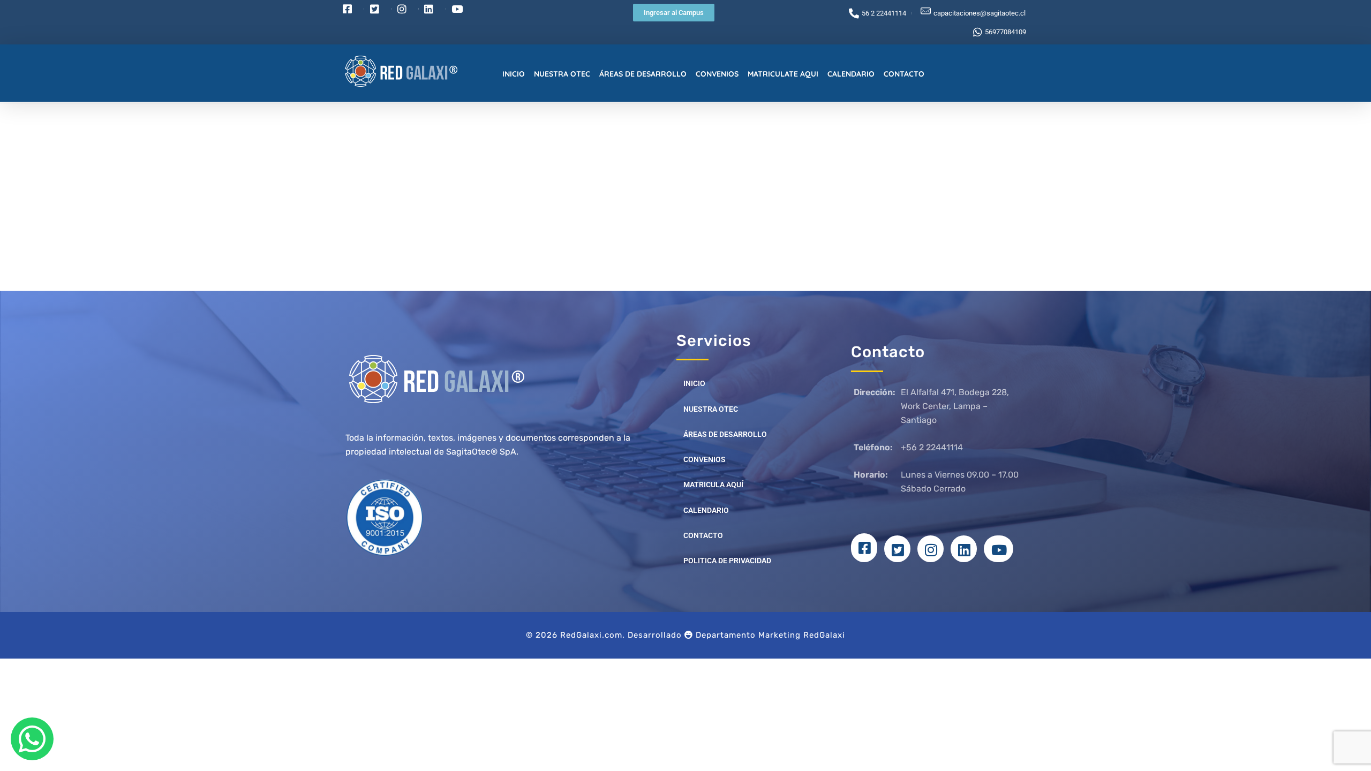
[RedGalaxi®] (416, 71)
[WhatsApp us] (32, 738)
